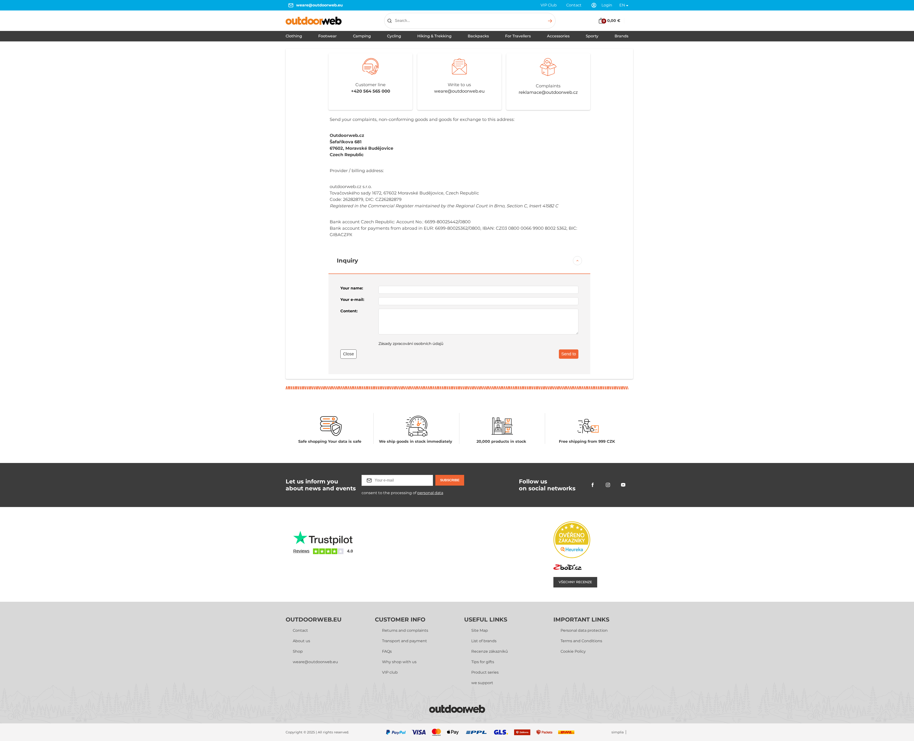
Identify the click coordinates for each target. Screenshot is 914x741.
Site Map (479, 630)
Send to (568, 354)
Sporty (592, 36)
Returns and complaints (405, 630)
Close (348, 354)
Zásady (410, 343)
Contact (573, 5)
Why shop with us (399, 662)
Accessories (558, 36)
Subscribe (449, 480)
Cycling (394, 36)
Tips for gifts (482, 662)
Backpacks (478, 36)
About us (301, 641)
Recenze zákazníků (489, 651)
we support (482, 683)
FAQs (387, 651)
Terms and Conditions (581, 641)
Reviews (301, 551)
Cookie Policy (573, 651)
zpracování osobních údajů (418, 343)
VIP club (390, 672)
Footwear (327, 36)
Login (606, 5)
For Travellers (518, 36)
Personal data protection (584, 630)
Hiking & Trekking (434, 36)
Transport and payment (404, 641)
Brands (621, 36)
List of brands (484, 641)
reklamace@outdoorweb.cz (548, 92)
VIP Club (549, 5)
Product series (485, 672)
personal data (430, 493)
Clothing (294, 36)
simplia (617, 732)
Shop (298, 651)
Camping (362, 36)
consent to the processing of (402, 493)
